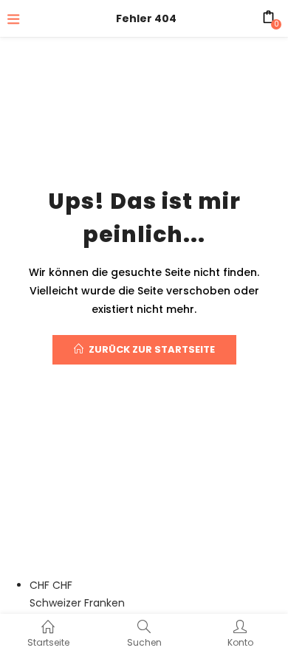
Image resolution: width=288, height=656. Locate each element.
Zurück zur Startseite (152, 349)
